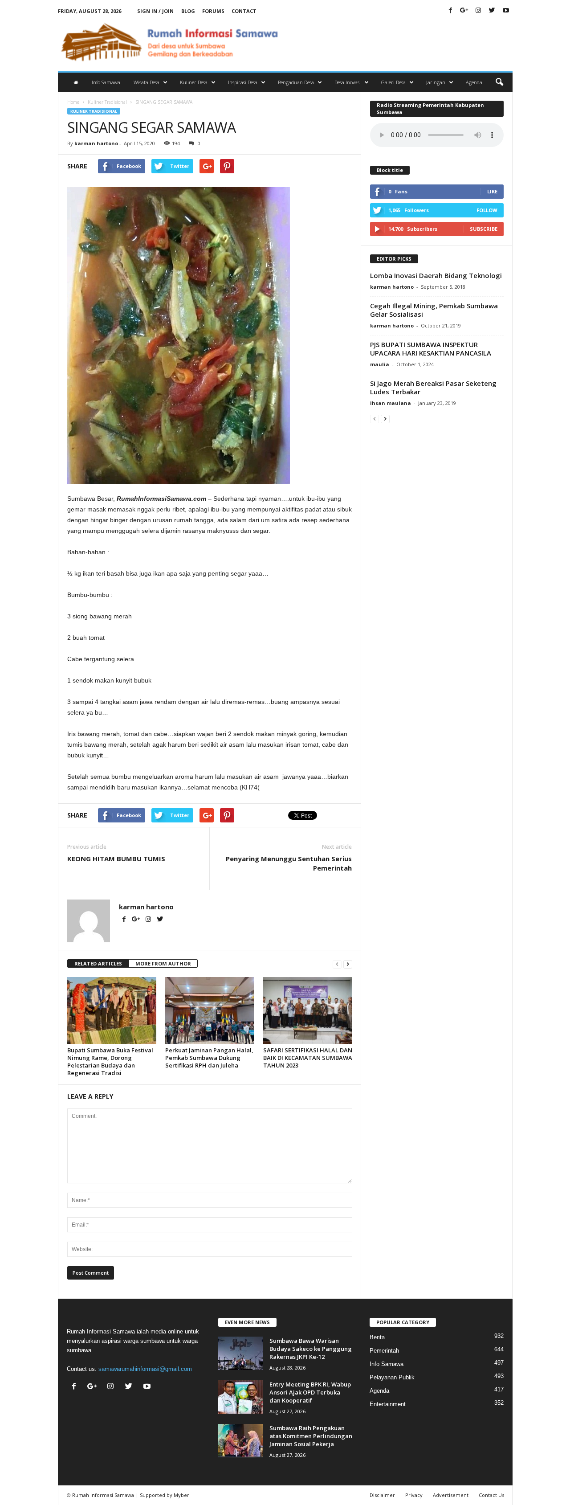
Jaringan (435, 82)
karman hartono (96, 143)
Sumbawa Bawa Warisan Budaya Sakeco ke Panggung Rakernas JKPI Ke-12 (310, 1349)
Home (73, 102)
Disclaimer (382, 1495)
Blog (188, 11)
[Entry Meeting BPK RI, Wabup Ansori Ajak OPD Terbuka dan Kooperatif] (240, 1397)
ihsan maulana (390, 403)
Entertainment (388, 1404)
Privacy (414, 1495)
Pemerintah (384, 1350)
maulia (379, 364)
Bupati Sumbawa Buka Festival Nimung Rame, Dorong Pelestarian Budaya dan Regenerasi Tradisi (110, 1061)
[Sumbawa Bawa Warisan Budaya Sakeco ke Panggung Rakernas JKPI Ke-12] (240, 1353)
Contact (244, 11)
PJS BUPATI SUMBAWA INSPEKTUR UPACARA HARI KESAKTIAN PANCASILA (430, 348)
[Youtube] (506, 10)
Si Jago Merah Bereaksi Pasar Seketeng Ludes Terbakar (433, 387)
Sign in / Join (155, 11)
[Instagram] (478, 10)
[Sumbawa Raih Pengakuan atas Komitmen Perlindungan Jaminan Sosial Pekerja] (240, 1440)
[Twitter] (492, 10)
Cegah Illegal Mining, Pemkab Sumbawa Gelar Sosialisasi (434, 310)
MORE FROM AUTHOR (163, 963)
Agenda (474, 82)
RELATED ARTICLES (98, 963)
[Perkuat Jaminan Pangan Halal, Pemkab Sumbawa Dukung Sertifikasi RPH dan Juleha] (209, 1010)
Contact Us (491, 1495)
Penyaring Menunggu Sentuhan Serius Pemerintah (289, 863)
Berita (377, 1337)
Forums (213, 11)
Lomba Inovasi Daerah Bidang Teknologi (436, 275)
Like (492, 191)
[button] (499, 82)
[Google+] (464, 10)
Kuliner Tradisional (107, 102)
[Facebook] (450, 10)
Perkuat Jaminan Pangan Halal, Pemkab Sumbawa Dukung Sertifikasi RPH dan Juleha (209, 1057)
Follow (486, 210)
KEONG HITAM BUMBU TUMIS (116, 858)
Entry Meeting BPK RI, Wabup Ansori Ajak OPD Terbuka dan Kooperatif (310, 1392)
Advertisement (450, 1495)
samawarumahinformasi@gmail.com (145, 1369)
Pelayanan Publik (392, 1377)
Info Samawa (106, 82)
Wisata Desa (146, 82)
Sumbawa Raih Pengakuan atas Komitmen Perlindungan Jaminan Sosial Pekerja (310, 1436)
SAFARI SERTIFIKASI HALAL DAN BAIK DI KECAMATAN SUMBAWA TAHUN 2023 (307, 1057)
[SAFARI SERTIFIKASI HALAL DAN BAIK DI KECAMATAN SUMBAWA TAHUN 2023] (307, 1010)
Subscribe (483, 228)
